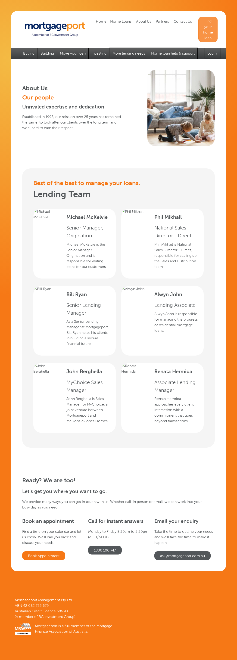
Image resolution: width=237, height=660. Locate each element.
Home (101, 21)
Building (47, 53)
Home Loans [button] (121, 21)
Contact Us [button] (183, 21)
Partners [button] (163, 21)
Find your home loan (208, 29)
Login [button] (212, 53)
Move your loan (73, 53)
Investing (99, 53)
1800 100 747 (105, 550)
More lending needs (128, 53)
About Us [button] (144, 21)
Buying (28, 53)
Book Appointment (43, 555)
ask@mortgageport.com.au (182, 555)
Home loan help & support (173, 53)
